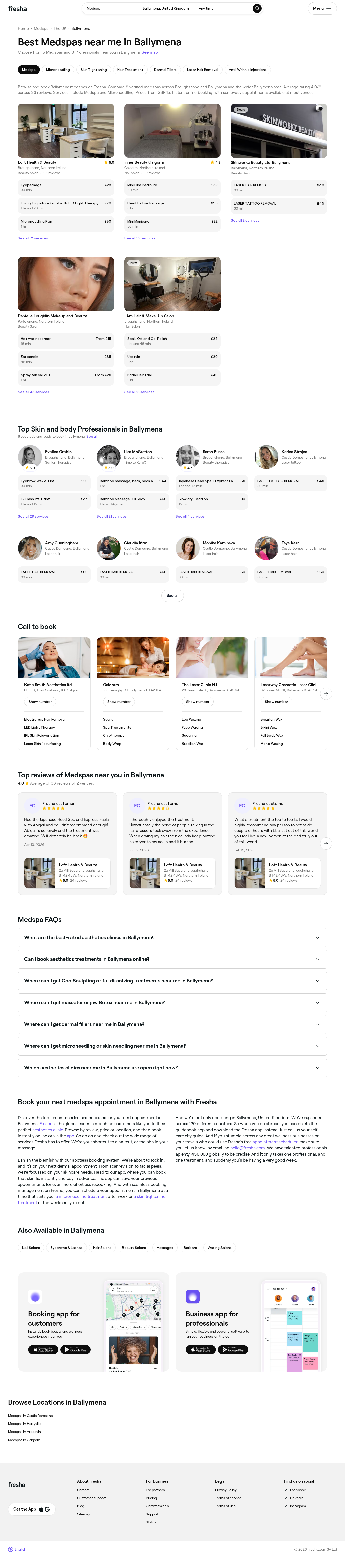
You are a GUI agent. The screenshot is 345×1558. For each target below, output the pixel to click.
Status (151, 1522)
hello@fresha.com (247, 1148)
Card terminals (157, 1506)
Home (23, 28)
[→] (326, 694)
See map (150, 52)
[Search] (257, 8)
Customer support (91, 1498)
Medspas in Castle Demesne (30, 1415)
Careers (83, 1490)
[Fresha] (17, 8)
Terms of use (225, 1506)
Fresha (46, 1123)
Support (152, 1514)
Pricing (151, 1498)
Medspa (41, 28)
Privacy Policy (226, 1490)
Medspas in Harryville (24, 1424)
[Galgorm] (133, 693)
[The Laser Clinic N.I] (212, 693)
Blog (80, 1506)
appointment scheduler (275, 1142)
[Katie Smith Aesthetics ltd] (54, 693)
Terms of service (228, 1498)
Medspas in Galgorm (24, 1440)
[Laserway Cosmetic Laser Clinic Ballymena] (291, 693)
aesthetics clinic (47, 1130)
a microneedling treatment (81, 1196)
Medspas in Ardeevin (24, 1432)
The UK (60, 28)
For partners (155, 1490)
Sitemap (83, 1514)
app (70, 1136)
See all (173, 595)
